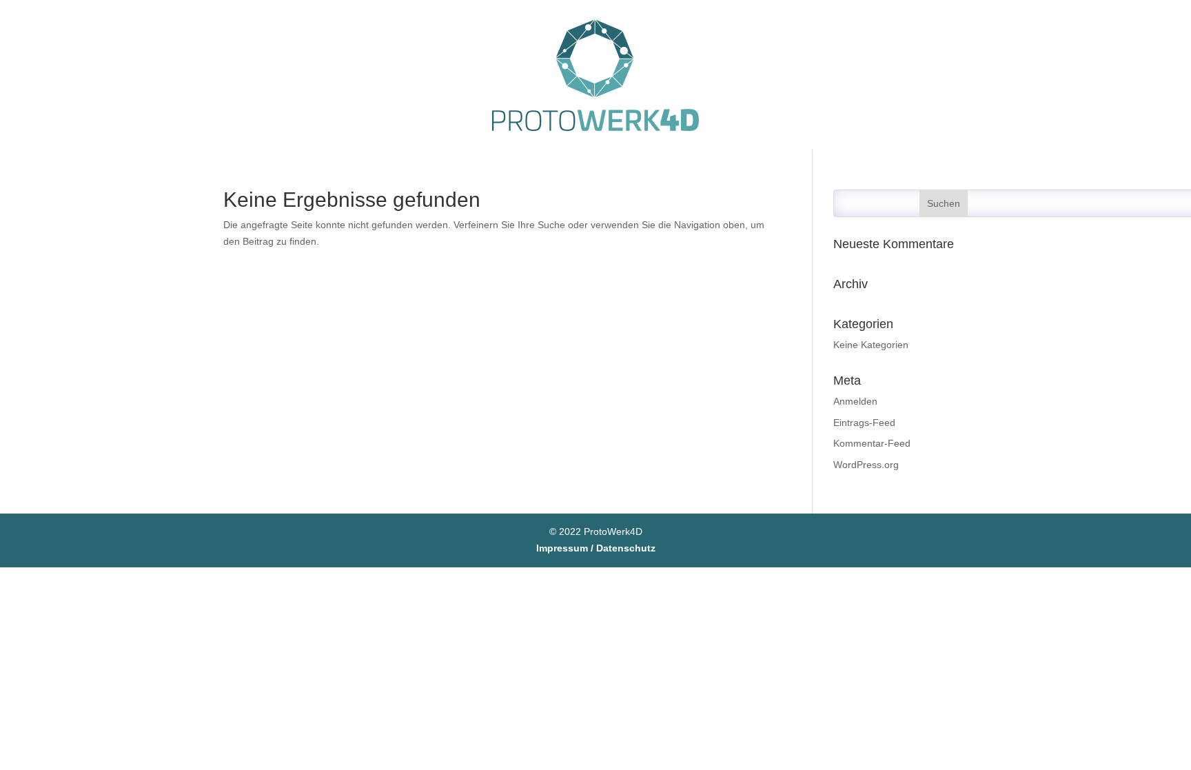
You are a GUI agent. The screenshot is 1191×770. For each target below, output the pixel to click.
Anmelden (855, 401)
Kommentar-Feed (871, 443)
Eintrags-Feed (864, 422)
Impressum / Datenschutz (595, 548)
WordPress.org (866, 464)
